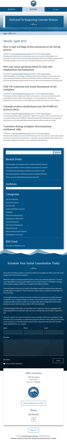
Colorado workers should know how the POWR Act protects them (30, 108)
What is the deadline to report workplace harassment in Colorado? (27, 167)
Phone (26, 328)
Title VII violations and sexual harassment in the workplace (30, 88)
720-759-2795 (33, 414)
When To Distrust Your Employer (16, 231)
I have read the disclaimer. (14, 363)
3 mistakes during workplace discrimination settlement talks (27, 128)
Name (5, 328)
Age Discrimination (12, 199)
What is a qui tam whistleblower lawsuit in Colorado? (22, 177)
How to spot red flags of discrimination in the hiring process (31, 48)
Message (6, 337)
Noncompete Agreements (14, 215)
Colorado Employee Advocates (21, 54)
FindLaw (54, 438)
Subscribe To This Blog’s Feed (15, 245)
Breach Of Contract (12, 202)
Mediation (9, 212)
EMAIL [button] (34, 9)
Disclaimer (6, 359)
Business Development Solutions (41, 438)
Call (57, 9)
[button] (11, 9)
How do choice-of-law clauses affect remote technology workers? (27, 164)
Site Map (20, 438)
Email (46, 328)
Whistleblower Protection (14, 234)
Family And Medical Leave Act (15, 209)
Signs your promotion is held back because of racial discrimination (26, 174)
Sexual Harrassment (47, 94)
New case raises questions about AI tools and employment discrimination (27, 68)
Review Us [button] (33, 430)
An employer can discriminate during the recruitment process (25, 170)
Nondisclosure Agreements (14, 218)
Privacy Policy (27, 438)
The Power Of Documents (14, 225)
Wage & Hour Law (11, 228)
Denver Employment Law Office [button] (33, 403)
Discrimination (46, 54)
